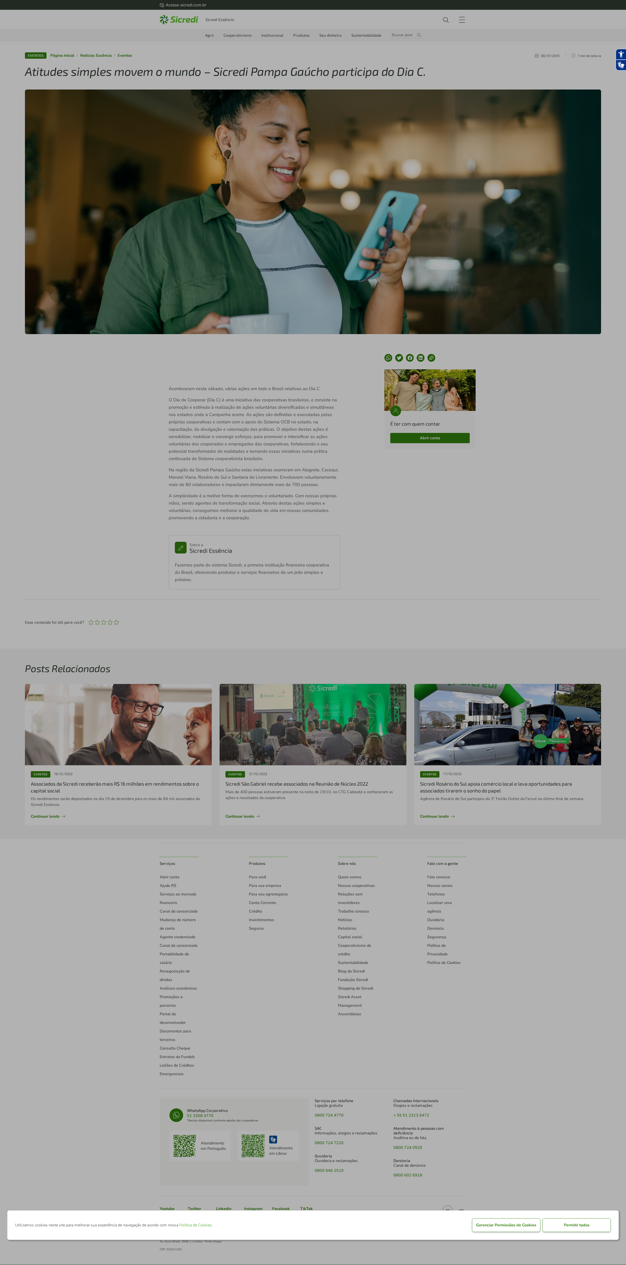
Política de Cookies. (196, 1225)
